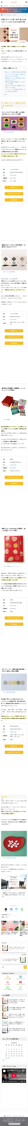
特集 (2, 5)
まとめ (5, 94)
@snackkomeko (10, 132)
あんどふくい (20, 989)
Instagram (14, 200)
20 (16, 1053)
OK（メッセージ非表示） (14, 1123)
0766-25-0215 (13, 605)
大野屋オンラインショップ (13, 566)
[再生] (3, 1081)
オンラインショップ (14, 193)
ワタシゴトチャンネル (20, 984)
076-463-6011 (13, 175)
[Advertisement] (14, 1097)
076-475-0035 (13, 319)
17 (9, 1053)
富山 (7, 917)
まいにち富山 (7, 984)
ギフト (10, 914)
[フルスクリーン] (24, 1081)
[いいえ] (26, 1121)
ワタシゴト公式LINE (8, 989)
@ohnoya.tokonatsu (11, 857)
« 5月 (3, 1060)
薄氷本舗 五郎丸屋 (11, 692)
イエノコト (12, 5)
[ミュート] (22, 1081)
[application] (14, 1076)
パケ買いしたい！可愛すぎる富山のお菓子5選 (15, 72)
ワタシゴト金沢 (8, 978)
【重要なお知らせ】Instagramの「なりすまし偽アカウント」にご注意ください (14, 10)
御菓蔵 (8, 419)
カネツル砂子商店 (11, 271)
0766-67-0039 (13, 732)
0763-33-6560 (13, 465)
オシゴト (6, 5)
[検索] (25, 967)
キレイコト (18, 5)
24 (9, 1056)
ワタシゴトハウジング (20, 978)
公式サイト (14, 187)
